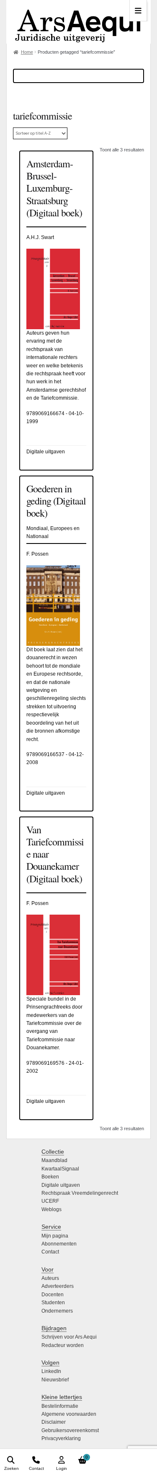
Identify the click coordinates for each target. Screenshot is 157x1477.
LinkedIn (51, 1371)
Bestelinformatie (59, 1406)
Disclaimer (53, 1422)
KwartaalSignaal (60, 1169)
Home (27, 52)
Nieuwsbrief (55, 1380)
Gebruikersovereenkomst (70, 1430)
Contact (50, 1252)
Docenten (52, 1295)
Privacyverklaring (61, 1438)
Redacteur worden (62, 1345)
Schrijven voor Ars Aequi (69, 1337)
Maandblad (54, 1160)
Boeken (50, 1177)
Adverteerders (57, 1286)
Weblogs (51, 1209)
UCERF (50, 1201)
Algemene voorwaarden (68, 1414)
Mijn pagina (54, 1236)
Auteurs (50, 1278)
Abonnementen (59, 1244)
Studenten (53, 1302)
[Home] (78, 22)
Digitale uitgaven (60, 1185)
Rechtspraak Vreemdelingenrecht (79, 1193)
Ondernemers (57, 1311)
